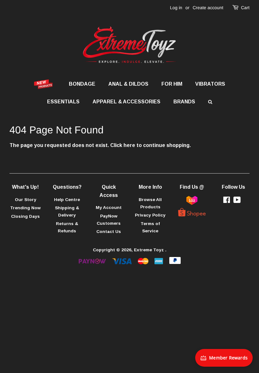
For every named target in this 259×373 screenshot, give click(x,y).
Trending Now (25, 207)
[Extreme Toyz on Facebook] (226, 201)
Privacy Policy (150, 215)
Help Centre (67, 199)
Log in (176, 7)
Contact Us (108, 231)
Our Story (25, 199)
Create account (208, 7)
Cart (245, 7)
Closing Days (25, 216)
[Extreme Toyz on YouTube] (237, 201)
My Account (109, 207)
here (129, 145)
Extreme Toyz (149, 250)
